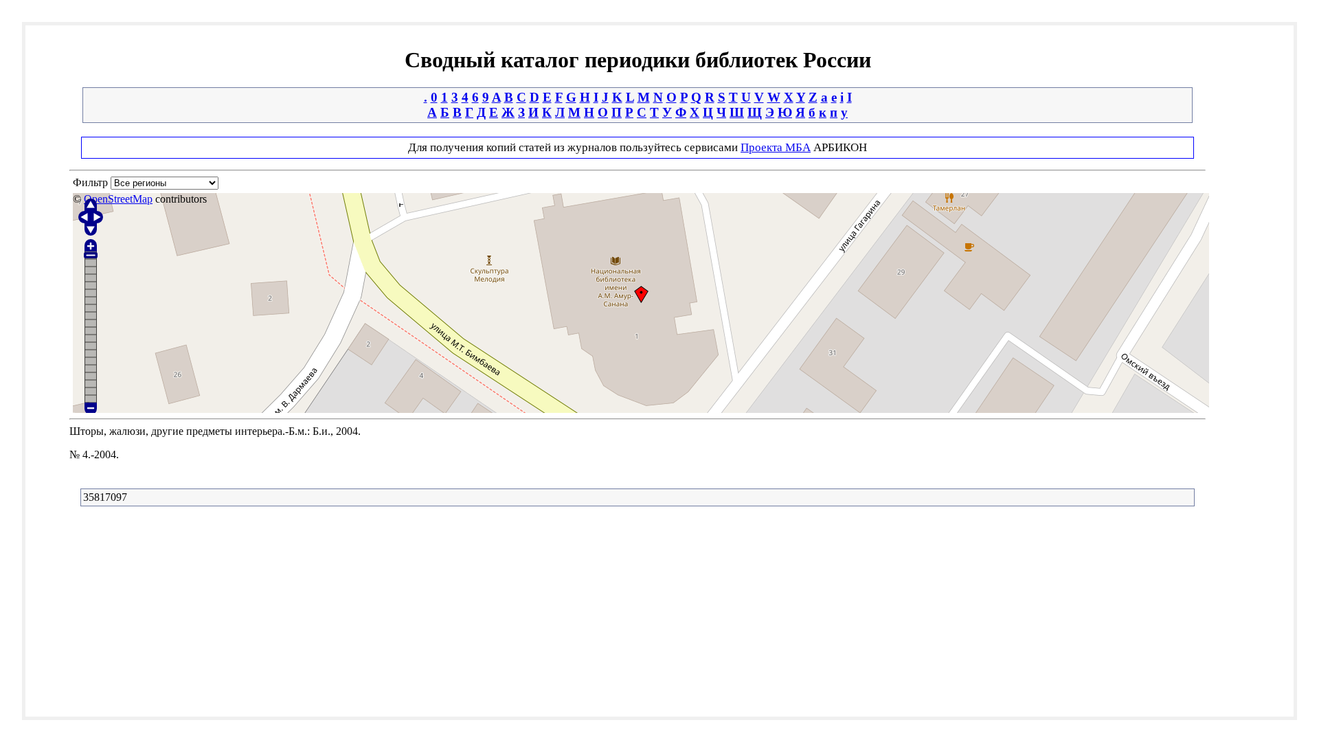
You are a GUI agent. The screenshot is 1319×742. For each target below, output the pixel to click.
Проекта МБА (776, 147)
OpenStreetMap (118, 199)
